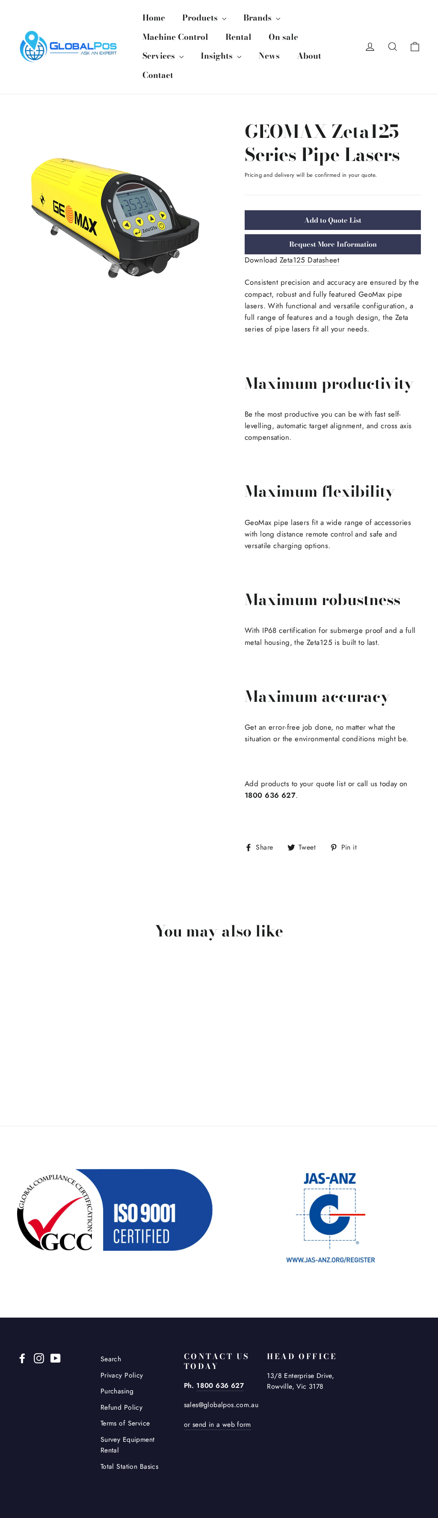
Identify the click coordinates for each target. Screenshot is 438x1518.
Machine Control (175, 37)
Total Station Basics (130, 1466)
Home (153, 18)
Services (159, 56)
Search (111, 1359)
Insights (218, 56)
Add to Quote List (332, 220)
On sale (283, 37)
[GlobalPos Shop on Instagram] (39, 1357)
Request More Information (333, 244)
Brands (258, 18)
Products (201, 18)
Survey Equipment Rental (128, 1444)
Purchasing (117, 1391)
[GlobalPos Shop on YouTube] (55, 1357)
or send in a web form (217, 1424)
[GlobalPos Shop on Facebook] (22, 1357)
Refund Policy (122, 1407)
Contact (157, 75)
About (309, 56)
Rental (238, 37)
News (269, 56)
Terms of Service (125, 1423)
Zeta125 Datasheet (309, 260)
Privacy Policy (122, 1375)
